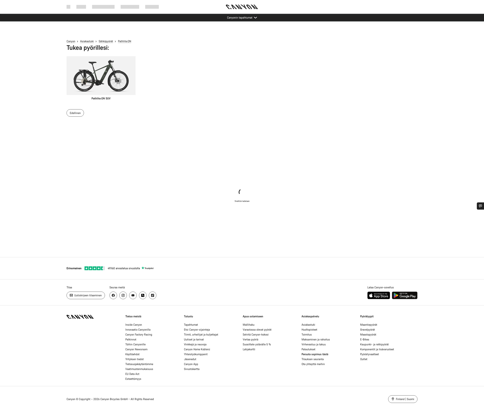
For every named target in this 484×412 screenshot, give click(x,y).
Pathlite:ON (124, 41)
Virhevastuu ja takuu (314, 344)
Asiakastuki (152, 7)
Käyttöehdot (132, 354)
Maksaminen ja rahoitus (316, 339)
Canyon (71, 41)
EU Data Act (132, 374)
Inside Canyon (133, 324)
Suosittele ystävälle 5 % (257, 344)
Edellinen (75, 113)
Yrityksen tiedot (134, 359)
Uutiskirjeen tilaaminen (88, 295)
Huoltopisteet (309, 329)
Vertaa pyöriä (250, 339)
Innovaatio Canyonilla (137, 329)
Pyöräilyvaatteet (369, 354)
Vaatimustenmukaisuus (139, 369)
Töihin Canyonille (135, 344)
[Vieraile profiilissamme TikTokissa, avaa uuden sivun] (152, 295)
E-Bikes (364, 339)
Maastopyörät (368, 334)
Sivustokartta (191, 369)
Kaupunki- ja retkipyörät (374, 344)
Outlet (363, 359)
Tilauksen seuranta (313, 359)
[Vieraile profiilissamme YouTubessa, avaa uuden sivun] (133, 295)
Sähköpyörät (106, 41)
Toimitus (307, 334)
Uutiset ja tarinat (194, 339)
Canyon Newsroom (136, 349)
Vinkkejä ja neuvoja (195, 344)
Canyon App (191, 364)
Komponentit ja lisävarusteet (377, 349)
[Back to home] (242, 7)
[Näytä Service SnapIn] (480, 206)
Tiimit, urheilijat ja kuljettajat (201, 334)
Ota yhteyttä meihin (313, 364)
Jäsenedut (190, 359)
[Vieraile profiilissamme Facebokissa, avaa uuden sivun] (113, 295)
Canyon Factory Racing (138, 334)
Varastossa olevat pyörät (257, 329)
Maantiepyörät (368, 324)
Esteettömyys (133, 379)
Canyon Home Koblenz (197, 349)
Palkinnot (130, 339)
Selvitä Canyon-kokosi (256, 334)
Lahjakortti (249, 349)
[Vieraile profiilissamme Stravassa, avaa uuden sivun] (143, 295)
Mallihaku (248, 324)
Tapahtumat (191, 324)
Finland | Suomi (404, 399)
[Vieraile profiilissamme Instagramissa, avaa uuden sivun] (123, 295)
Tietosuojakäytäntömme (139, 364)
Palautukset (308, 349)
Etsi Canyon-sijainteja (197, 329)
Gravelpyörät (367, 329)
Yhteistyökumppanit (196, 354)
